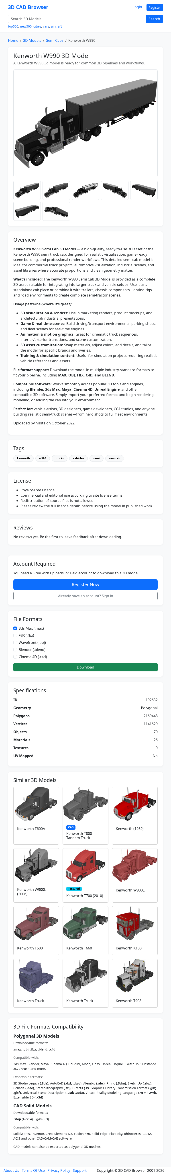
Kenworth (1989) (130, 828)
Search (154, 18)
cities (37, 26)
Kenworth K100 (129, 948)
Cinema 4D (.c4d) (33, 656)
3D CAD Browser (28, 7)
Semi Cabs (54, 40)
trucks (59, 458)
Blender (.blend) (32, 649)
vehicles (78, 458)
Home (13, 40)
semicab (114, 458)
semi (96, 458)
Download (85, 667)
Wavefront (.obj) (32, 642)
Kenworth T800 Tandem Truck (79, 835)
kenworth (23, 458)
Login (137, 6)
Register (155, 7)
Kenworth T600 (30, 948)
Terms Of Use (33, 1170)
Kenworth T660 (79, 948)
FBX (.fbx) (26, 635)
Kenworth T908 (128, 1000)
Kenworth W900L (130, 890)
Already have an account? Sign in (85, 595)
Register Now (85, 584)
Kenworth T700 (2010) (84, 895)
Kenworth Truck (30, 1000)
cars (46, 26)
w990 (42, 458)
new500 (26, 26)
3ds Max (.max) (31, 628)
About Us (11, 1170)
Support (80, 1170)
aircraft (56, 26)
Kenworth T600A (31, 828)
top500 (13, 26)
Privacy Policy (58, 1170)
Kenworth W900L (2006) (31, 891)
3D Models (32, 40)
